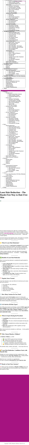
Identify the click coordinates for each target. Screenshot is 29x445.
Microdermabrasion (13, 43)
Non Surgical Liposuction (15, 8)
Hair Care (8, 65)
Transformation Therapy (14, 7)
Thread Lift (11, 15)
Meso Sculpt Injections (14, 16)
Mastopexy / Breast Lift (11, 82)
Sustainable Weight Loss (14, 3)
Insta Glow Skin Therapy (14, 33)
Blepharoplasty (9, 85)
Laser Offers (9, 175)
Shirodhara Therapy (13, 25)
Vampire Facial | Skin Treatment (16, 56)
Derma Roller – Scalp (14, 73)
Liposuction (9, 78)
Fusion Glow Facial (13, 39)
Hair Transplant (9, 75)
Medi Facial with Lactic (14, 32)
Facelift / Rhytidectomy (11, 87)
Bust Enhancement (13, 20)
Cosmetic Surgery (7, 176)
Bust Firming (12, 22)
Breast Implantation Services (13, 81)
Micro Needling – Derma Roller (16, 47)
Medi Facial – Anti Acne (14, 42)
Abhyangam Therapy (14, 26)
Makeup (8, 67)
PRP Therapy (12, 72)
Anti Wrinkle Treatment (14, 59)
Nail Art (8, 66)
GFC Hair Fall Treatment (14, 71)
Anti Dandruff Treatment (11, 69)
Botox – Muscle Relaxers (14, 53)
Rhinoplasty (9, 79)
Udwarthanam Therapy (14, 27)
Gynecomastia (9, 84)
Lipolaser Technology (14, 6)
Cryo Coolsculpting (13, 18)
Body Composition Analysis (15, 1)
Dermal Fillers (12, 49)
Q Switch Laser (12, 36)
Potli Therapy (12, 29)
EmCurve (11, 14)
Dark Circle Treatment (11, 61)
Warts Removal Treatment (12, 62)
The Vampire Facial (13, 37)
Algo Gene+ (11, 60)
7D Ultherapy (12, 58)
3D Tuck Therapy (13, 12)
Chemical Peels (12, 35)
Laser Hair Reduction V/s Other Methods (15, 76)
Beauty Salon (9, 64)
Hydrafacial (11, 52)
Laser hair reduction (8, 233)
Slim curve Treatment (14, 9)
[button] (13, 90)
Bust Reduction (12, 21)
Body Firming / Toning (14, 2)
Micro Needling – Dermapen (15, 45)
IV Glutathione (12, 38)
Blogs (5, 88)
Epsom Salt (11, 10)
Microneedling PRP (13, 48)
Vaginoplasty (9, 83)
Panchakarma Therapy (14, 30)
